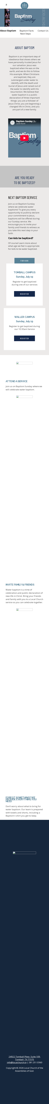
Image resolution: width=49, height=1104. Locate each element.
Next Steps (25, 33)
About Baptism (8, 30)
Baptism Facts (27, 30)
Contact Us (43, 30)
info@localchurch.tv (17, 1062)
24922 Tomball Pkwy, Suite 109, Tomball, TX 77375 (24, 1058)
